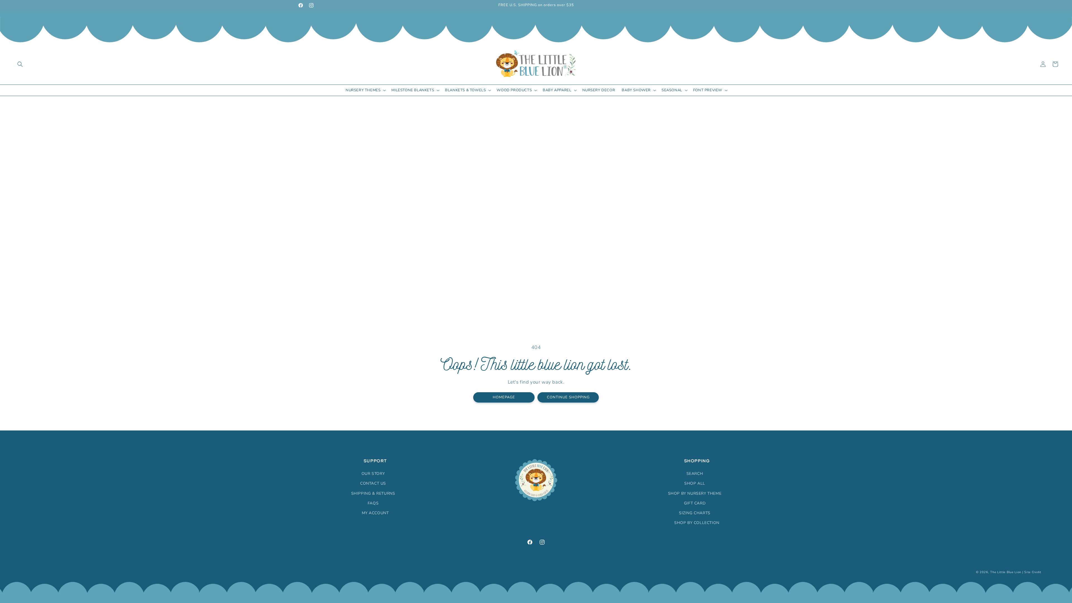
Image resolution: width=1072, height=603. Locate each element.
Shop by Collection (696, 522)
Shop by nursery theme (695, 493)
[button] (20, 64)
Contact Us (373, 483)
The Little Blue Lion (1005, 572)
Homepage (504, 396)
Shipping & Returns (373, 493)
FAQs (373, 503)
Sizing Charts (694, 513)
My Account (375, 513)
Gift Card (694, 503)
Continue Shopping (568, 396)
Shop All (694, 483)
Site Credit (1032, 572)
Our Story (373, 473)
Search (694, 473)
